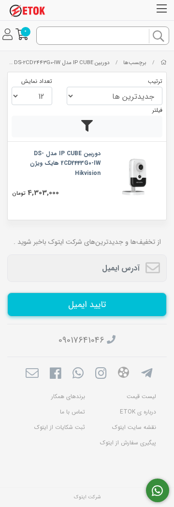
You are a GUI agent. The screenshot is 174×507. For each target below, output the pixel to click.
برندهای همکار (68, 396)
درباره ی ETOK (138, 411)
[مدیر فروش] (158, 491)
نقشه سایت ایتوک (134, 427)
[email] (32, 374)
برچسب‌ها (134, 62)
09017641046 (81, 340)
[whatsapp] (78, 374)
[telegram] (147, 374)
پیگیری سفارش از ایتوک (128, 442)
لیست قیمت (141, 396)
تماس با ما (72, 411)
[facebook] (55, 374)
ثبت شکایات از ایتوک (59, 427)
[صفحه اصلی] (163, 62)
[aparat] (123, 374)
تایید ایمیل (86, 304)
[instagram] (101, 374)
